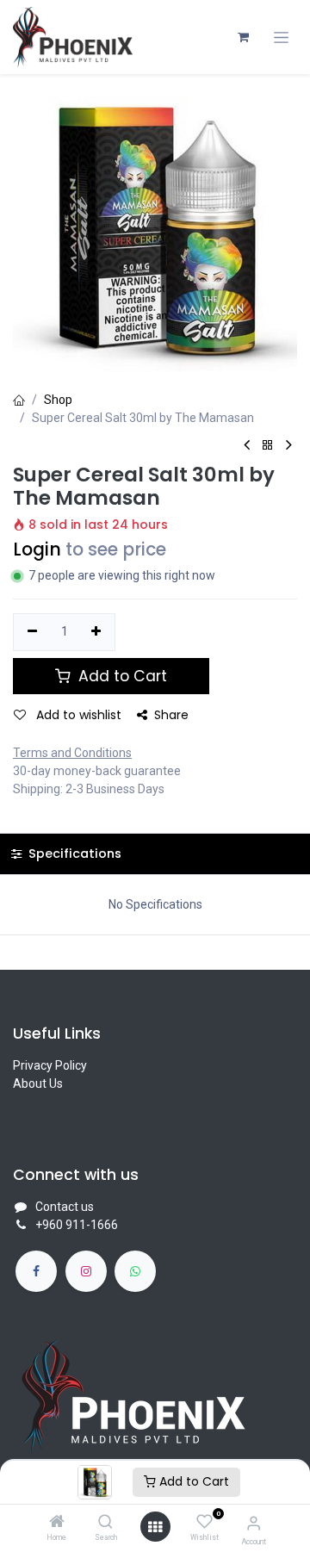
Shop (58, 400)
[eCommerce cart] (242, 37)
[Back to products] (267, 446)
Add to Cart (192, 1481)
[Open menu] (155, 1527)
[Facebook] (36, 1271)
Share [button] (171, 714)
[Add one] (97, 632)
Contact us (64, 1207)
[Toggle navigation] (281, 37)
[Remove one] (32, 632)
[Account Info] (253, 1523)
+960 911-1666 (76, 1225)
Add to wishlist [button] (77, 714)
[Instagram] (86, 1271)
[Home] (57, 1523)
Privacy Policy (50, 1065)
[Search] (105, 1523)
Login (37, 549)
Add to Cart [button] (120, 676)
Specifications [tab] (73, 853)
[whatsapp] (135, 1271)
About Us (38, 1083)
